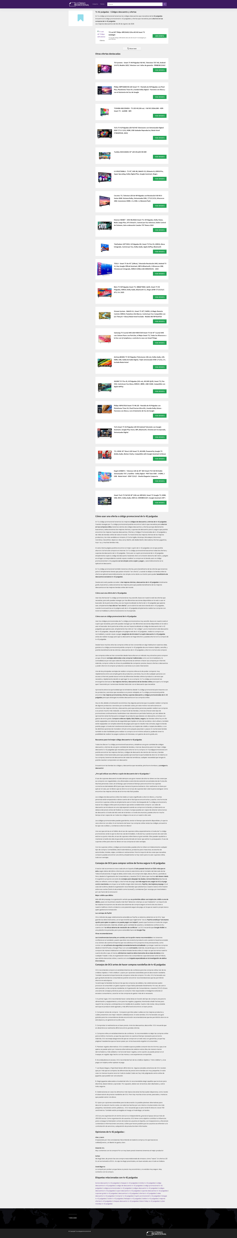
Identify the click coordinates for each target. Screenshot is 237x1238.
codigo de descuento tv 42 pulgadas (129, 1186)
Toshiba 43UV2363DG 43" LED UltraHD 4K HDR (130, 152)
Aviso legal (72, 1218)
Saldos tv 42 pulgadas (150, 1199)
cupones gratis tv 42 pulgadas (106, 1193)
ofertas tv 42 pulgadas (147, 1193)
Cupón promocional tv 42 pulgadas (147, 1196)
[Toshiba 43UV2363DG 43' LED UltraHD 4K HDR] (104, 156)
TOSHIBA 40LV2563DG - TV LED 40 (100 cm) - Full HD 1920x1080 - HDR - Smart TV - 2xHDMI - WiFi (139, 109)
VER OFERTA (160, 70)
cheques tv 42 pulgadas (129, 1183)
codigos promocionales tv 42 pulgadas (117, 1188)
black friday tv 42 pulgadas (149, 1201)
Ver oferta (159, 36)
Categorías (95, 4)
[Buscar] (164, 4)
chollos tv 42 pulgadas (147, 1183)
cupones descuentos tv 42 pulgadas (154, 1191)
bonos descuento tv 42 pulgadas (107, 1183)
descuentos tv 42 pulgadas (128, 1193)
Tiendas (102, 4)
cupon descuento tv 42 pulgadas (128, 1191)
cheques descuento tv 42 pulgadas (125, 1201)
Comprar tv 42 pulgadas (124, 1196)
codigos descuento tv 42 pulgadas (145, 1188)
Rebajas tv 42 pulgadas (132, 1199)
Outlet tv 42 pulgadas (115, 1199)
